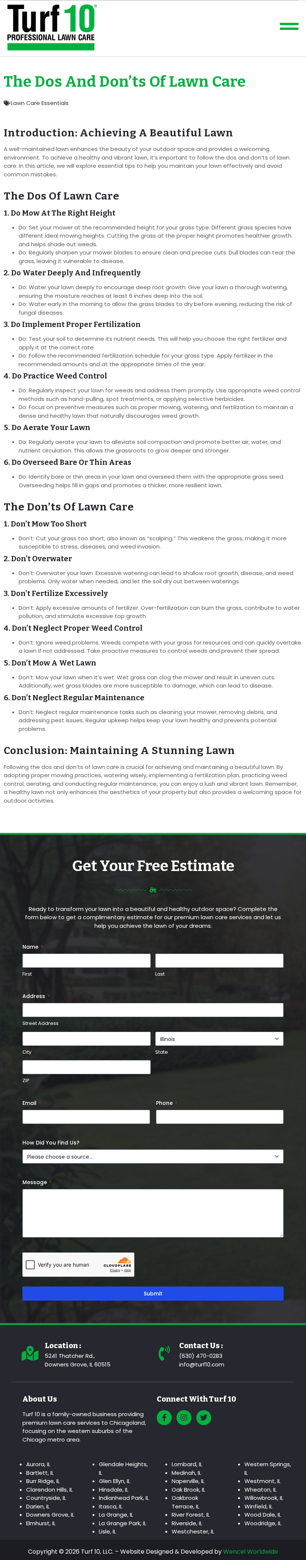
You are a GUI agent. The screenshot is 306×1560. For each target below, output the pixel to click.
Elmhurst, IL (41, 1523)
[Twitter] (203, 1417)
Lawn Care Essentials (40, 103)
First (27, 974)
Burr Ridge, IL (43, 1481)
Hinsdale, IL (113, 1489)
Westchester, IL (193, 1531)
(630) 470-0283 (200, 1356)
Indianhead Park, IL (124, 1498)
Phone (166, 1103)
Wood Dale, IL (262, 1515)
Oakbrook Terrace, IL (185, 1502)
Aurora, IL (38, 1464)
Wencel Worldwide (250, 1551)
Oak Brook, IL (188, 1489)
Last (160, 974)
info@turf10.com (201, 1364)
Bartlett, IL (40, 1473)
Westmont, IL (262, 1481)
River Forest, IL (191, 1515)
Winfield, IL (258, 1506)
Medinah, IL (186, 1473)
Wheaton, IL (260, 1489)
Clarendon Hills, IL (49, 1489)
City (26, 1052)
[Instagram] (184, 1417)
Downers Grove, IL (50, 1515)
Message (36, 1182)
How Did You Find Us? (50, 1142)
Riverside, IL (187, 1523)
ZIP (25, 1080)
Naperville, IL (188, 1481)
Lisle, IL (107, 1531)
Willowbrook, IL (263, 1498)
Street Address (40, 1023)
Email (31, 1103)
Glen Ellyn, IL (114, 1481)
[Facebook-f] (164, 1417)
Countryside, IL (46, 1498)
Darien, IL (38, 1506)
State (161, 1052)
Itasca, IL (110, 1506)
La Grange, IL (116, 1515)
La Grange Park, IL (122, 1523)
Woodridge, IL (262, 1523)
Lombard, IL (187, 1464)
